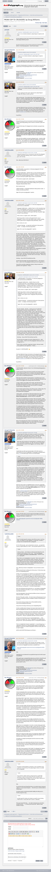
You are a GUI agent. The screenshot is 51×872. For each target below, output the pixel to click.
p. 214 (20, 453)
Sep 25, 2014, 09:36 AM (20, 29)
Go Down (6, 26)
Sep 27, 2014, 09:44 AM (20, 638)
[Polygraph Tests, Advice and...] (5, 136)
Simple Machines (11, 870)
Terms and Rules (41, 870)
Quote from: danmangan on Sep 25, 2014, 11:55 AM (27, 152)
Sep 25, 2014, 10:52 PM (20, 166)
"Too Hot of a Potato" (28, 78)
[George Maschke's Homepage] (5, 70)
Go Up (5, 811)
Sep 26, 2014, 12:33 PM (20, 511)
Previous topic (38, 22)
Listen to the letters (11, 851)
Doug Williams (8, 82)
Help (37, 870)
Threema (18, 77)
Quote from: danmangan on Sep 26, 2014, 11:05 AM (27, 432)
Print (46, 26)
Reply (42, 26)
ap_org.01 (28, 73)
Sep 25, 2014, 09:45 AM (20, 49)
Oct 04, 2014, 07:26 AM (20, 761)
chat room (29, 72)
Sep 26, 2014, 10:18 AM (20, 200)
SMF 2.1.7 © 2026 (5, 870)
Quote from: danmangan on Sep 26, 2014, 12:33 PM (27, 641)
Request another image (20, 851)
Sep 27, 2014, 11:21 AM (20, 677)
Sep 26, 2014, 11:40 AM (20, 430)
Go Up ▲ (46, 870)
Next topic (44, 22)
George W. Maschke (10, 50)
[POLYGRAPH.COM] (5, 94)
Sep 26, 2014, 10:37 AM (20, 272)
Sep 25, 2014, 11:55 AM (20, 119)
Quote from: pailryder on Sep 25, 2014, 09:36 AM (27, 52)
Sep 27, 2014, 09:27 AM (20, 533)
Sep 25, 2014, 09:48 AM (20, 82)
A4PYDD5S (22, 77)
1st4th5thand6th (9, 150)
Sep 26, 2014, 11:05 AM (20, 365)
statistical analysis (23, 490)
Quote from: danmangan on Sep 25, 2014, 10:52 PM (27, 203)
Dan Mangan (8, 119)
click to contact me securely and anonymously (28, 74)
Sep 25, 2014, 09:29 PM (20, 150)
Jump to (29, 818)
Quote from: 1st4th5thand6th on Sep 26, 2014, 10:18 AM (28, 275)
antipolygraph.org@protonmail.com (25, 75)
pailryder (7, 29)
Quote (45, 42)
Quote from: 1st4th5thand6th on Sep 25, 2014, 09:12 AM (28, 32)
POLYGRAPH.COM (22, 111)
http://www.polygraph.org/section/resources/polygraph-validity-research (29, 519)
